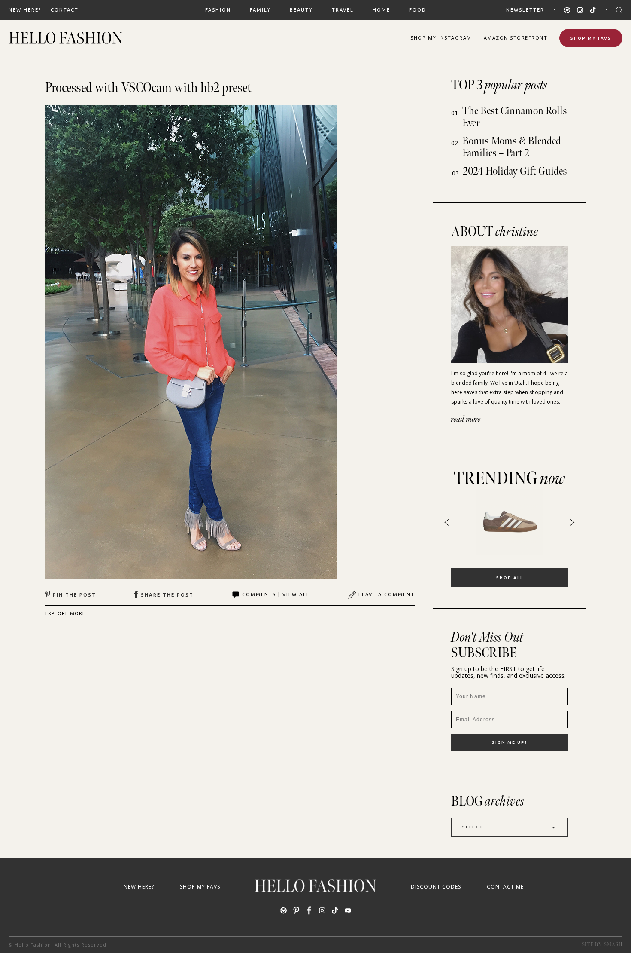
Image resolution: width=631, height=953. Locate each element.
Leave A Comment (386, 594)
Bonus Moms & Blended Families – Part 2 (511, 147)
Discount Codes (436, 886)
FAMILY (260, 9)
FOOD (417, 9)
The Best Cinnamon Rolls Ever (514, 117)
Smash (613, 944)
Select (473, 826)
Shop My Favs (590, 38)
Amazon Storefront (516, 37)
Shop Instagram (441, 37)
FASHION (218, 9)
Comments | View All (276, 594)
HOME (381, 9)
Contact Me (505, 886)
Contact (65, 9)
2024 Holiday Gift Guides (515, 171)
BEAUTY (301, 9)
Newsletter (525, 9)
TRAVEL (343, 9)
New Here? (25, 9)
